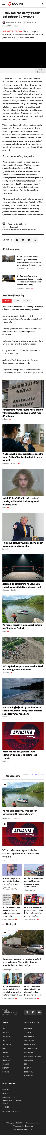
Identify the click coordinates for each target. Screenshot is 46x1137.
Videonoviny (29, 1040)
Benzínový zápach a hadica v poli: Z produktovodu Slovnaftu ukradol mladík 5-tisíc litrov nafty (22, 319)
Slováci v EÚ (29, 1076)
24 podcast (28, 1052)
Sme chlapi (6, 1060)
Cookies (5, 1107)
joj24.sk (27, 1032)
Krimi (26, 1064)
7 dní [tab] (16, 301)
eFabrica (28, 1129)
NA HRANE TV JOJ (31, 1048)
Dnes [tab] (7, 301)
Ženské (5, 1052)
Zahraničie (28, 1060)
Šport (4, 1048)
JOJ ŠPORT (6, 1036)
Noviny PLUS (29, 1036)
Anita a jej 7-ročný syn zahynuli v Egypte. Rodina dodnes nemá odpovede (20, 361)
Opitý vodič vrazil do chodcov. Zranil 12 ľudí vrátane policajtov (21, 352)
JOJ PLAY (5, 1032)
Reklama (6, 1090)
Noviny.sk (28, 1028)
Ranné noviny (29, 1044)
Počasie (5, 1072)
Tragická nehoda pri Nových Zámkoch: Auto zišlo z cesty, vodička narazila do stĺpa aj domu (22, 371)
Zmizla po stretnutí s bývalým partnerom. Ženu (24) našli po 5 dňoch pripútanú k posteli (22, 342)
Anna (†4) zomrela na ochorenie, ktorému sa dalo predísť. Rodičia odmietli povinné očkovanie (21, 331)
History (5, 1068)
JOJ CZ (5, 1040)
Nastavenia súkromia (11, 1111)
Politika (27, 1068)
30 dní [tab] (27, 301)
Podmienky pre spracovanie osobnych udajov (11, 1100)
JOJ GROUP (6, 1044)
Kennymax (29, 1126)
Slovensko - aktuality (33, 1056)
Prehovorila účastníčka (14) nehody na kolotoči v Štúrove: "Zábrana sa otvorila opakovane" (22, 308)
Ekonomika (28, 1072)
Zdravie (5, 1064)
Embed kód (40, 72)
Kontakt (5, 1094)
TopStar (5, 1056)
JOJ (3, 1028)
